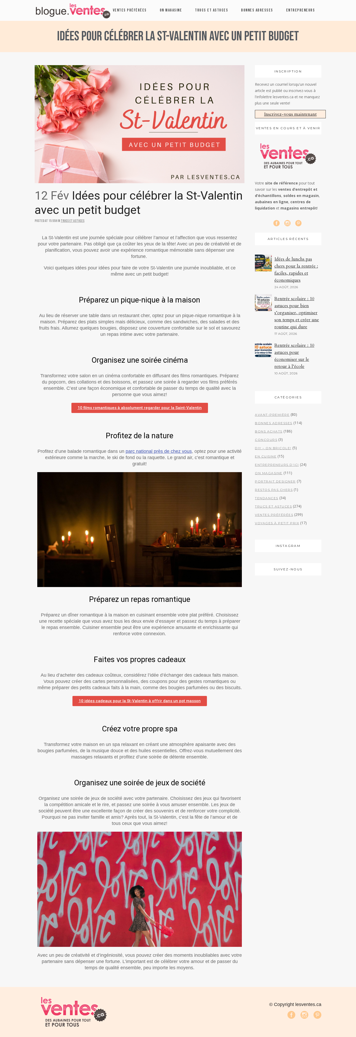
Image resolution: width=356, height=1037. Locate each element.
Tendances (266, 498)
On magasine (269, 473)
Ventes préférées (274, 515)
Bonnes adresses (273, 423)
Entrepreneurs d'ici (277, 465)
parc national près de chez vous (159, 451)
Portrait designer (275, 481)
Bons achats (269, 431)
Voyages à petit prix (277, 523)
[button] (139, 408)
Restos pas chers (274, 490)
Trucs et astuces (72, 221)
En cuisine (266, 456)
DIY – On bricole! (273, 448)
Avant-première (272, 415)
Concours (266, 440)
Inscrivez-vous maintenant (290, 114)
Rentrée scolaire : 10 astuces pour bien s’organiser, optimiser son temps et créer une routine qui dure (296, 312)
